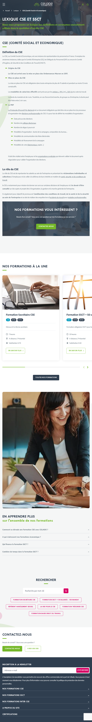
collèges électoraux (29, 123)
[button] (88, 367)
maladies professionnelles (77, 197)
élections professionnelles (31, 113)
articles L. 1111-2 (57, 92)
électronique (32, 145)
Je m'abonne (82, 670)
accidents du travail (57, 197)
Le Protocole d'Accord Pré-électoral (21, 110)
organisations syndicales (47, 156)
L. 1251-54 (69, 92)
